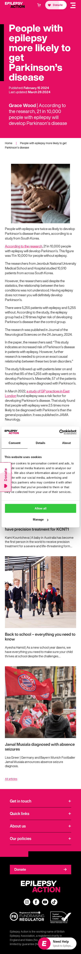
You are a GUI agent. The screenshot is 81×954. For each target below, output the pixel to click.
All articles (11, 779)
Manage (38, 519)
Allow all (40, 508)
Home (8, 143)
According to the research (23, 246)
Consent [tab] (14, 443)
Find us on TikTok (54, 902)
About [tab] (66, 443)
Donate (20, 869)
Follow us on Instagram (27, 902)
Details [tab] (40, 443)
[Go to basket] (39, 5)
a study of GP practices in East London (37, 393)
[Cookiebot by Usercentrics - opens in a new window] (59, 432)
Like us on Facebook (36, 902)
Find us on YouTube (45, 902)
